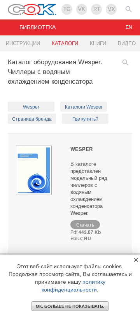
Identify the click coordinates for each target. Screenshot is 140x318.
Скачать (85, 224)
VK (81, 9)
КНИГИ (98, 43)
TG (66, 9)
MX (111, 9)
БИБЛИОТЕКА (37, 27)
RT (96, 9)
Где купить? (85, 119)
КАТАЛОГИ (65, 43)
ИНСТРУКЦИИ (23, 43)
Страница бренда (32, 119)
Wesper (31, 107)
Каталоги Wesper (84, 107)
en (129, 27)
